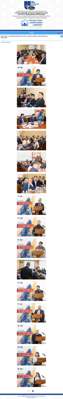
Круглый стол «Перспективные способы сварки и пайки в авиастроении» (24, 36)
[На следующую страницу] (33, 391)
